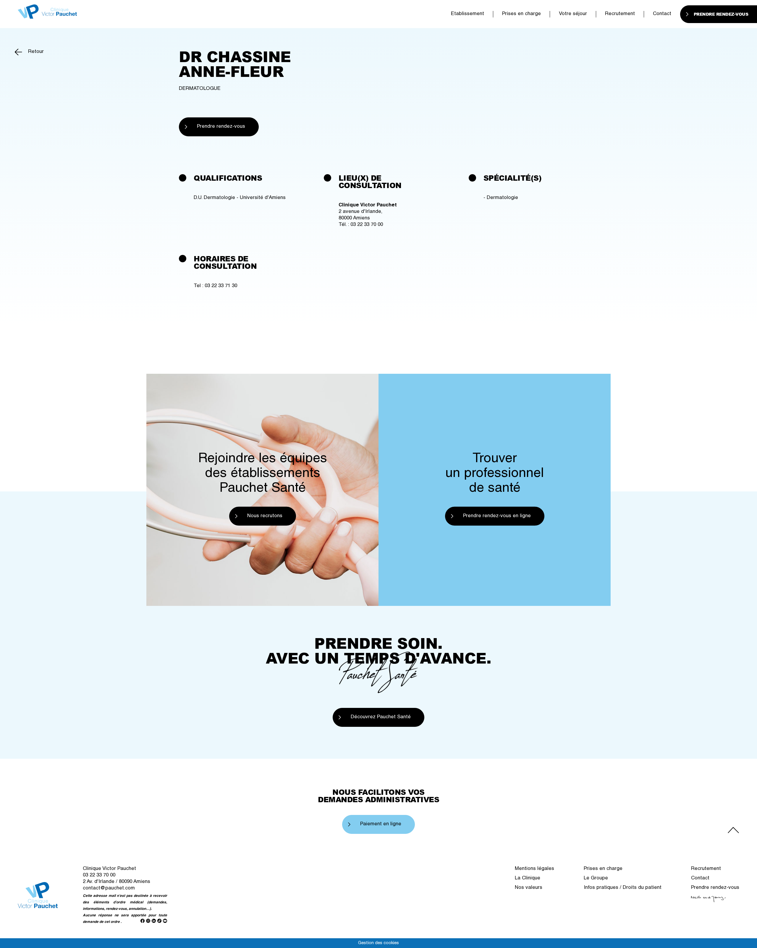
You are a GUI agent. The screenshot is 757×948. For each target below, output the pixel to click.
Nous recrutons (264, 515)
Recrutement (620, 14)
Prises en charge (521, 14)
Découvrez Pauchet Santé (381, 717)
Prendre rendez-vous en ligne (497, 515)
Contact (662, 14)
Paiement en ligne (380, 824)
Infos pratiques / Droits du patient (622, 887)
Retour (36, 51)
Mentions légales (534, 868)
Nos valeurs (528, 887)
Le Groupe (596, 878)
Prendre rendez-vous (221, 126)
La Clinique (527, 878)
